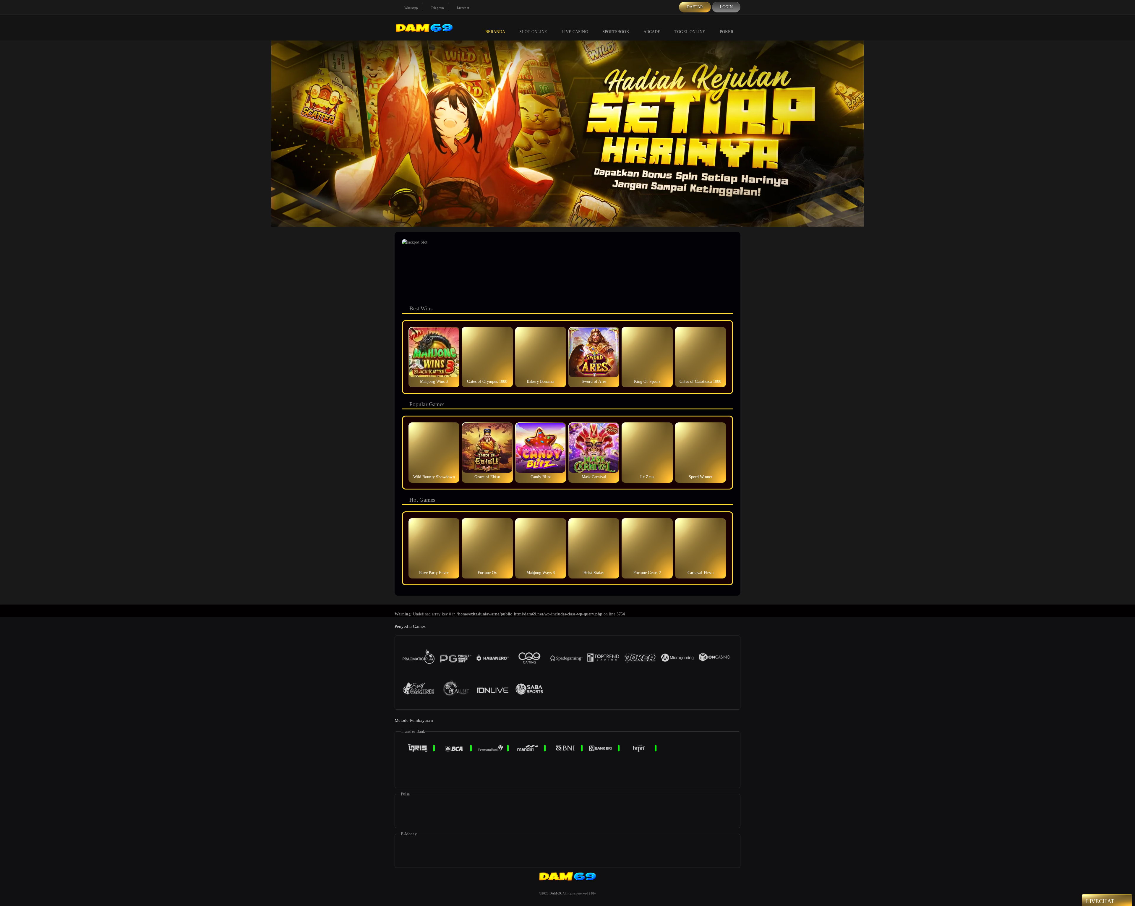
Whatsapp (410, 7)
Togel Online (689, 32)
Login (726, 7)
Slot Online (533, 32)
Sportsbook (615, 32)
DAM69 (555, 893)
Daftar (695, 7)
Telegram (437, 7)
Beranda (495, 32)
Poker (727, 32)
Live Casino (575, 32)
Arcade (652, 32)
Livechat (462, 7)
